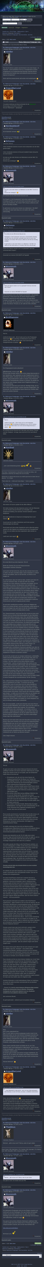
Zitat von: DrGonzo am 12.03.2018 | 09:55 (13, 282)
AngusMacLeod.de (6, 117)
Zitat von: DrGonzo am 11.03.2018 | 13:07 (13, 186)
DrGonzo (10, 141)
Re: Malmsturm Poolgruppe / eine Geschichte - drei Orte (19, 47)
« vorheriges (33, 37)
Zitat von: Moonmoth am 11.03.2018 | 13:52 (14, 231)
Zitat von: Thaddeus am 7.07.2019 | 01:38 (13, 1174)
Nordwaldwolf (12, 126)
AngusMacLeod (13, 88)
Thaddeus (10, 1127)
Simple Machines (28, 1264)
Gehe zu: (39, 1253)
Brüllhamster (12, 317)
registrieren (25, 16)
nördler (9, 52)
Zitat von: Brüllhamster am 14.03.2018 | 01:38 (14, 416)
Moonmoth (11, 170)
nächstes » (39, 37)
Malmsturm (4, 118)
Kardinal (10, 447)
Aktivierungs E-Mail (7, 17)
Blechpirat (16, 33)
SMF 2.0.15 (14, 1264)
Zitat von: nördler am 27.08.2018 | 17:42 (13, 1087)
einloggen (16, 16)
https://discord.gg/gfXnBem (10, 1228)
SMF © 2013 (21, 1264)
